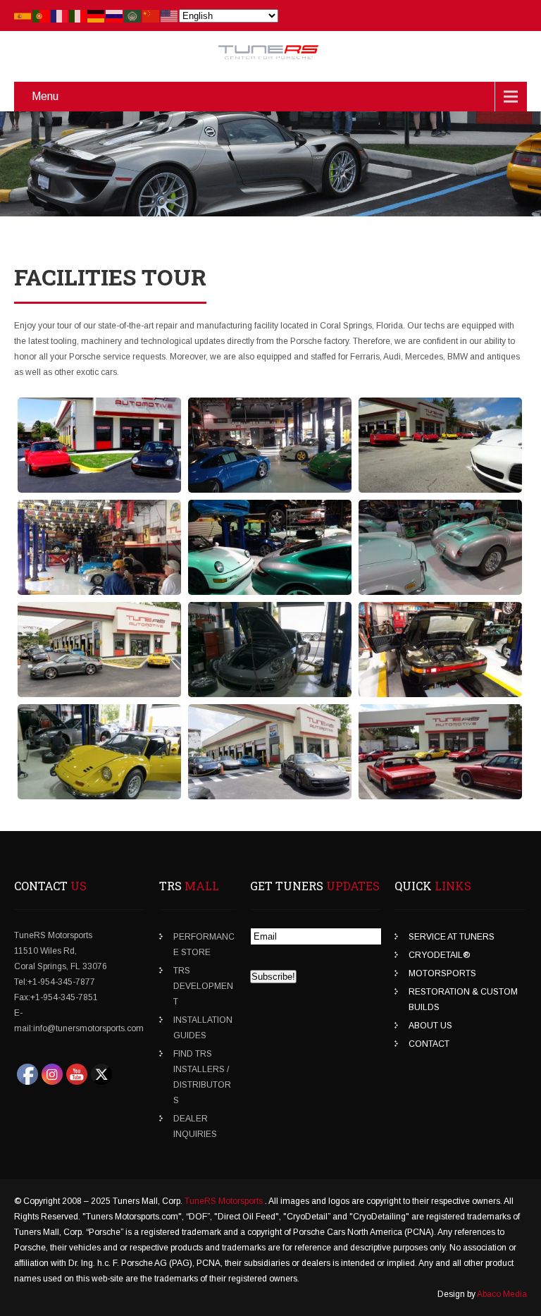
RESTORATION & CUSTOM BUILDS (463, 999)
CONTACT (429, 1044)
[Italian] (78, 15)
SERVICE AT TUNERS (452, 937)
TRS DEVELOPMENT (203, 986)
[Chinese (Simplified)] (151, 15)
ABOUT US (430, 1026)
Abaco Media (502, 1294)
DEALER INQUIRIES (195, 1126)
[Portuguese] (41, 15)
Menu (45, 96)
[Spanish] (23, 15)
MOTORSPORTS (442, 973)
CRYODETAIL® (439, 955)
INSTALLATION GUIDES (202, 1027)
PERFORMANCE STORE (204, 944)
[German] (96, 15)
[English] (170, 15)
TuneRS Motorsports (225, 1201)
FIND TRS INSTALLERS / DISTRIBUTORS (202, 1077)
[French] (60, 15)
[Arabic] (133, 15)
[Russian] (115, 15)
